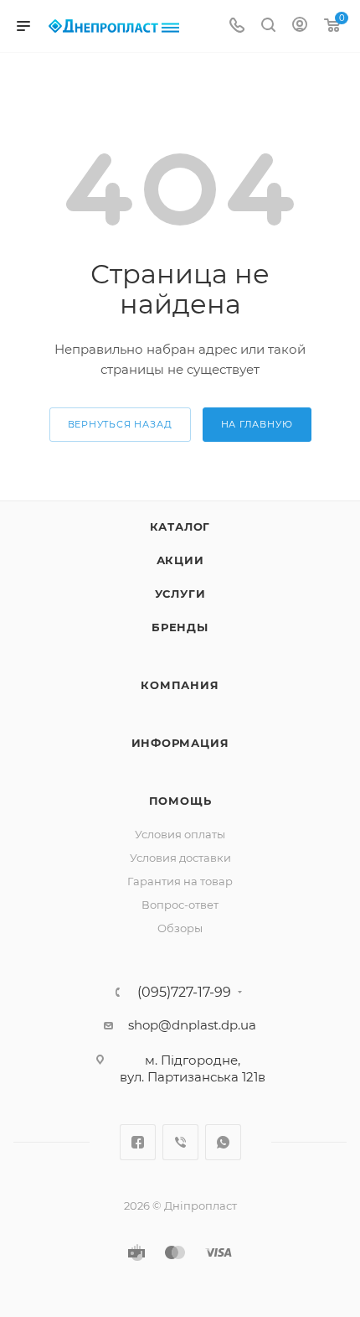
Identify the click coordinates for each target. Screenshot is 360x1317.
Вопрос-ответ (180, 904)
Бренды (180, 627)
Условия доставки (180, 857)
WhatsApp (223, 1142)
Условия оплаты (180, 834)
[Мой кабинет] (299, 26)
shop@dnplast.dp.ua (192, 1025)
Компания (180, 685)
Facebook (138, 1142)
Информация (180, 742)
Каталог (180, 526)
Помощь (180, 800)
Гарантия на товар (180, 881)
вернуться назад (120, 424)
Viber (180, 1142)
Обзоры (180, 928)
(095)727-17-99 (184, 992)
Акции (180, 560)
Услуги (180, 593)
